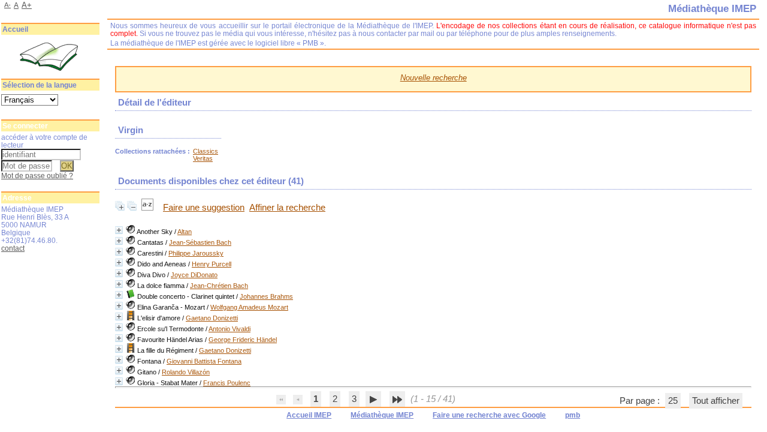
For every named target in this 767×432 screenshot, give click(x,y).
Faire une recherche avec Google (489, 415)
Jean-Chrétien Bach (219, 285)
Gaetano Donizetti (212, 318)
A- (7, 4)
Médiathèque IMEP (382, 415)
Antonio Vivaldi (229, 328)
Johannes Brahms (266, 296)
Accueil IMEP (308, 415)
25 (673, 401)
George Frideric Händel (243, 339)
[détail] (119, 230)
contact (13, 248)
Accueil (15, 29)
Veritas (203, 158)
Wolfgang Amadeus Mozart (249, 307)
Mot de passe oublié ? (37, 175)
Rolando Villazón (186, 372)
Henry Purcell (211, 264)
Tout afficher (715, 401)
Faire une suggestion (203, 207)
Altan (184, 231)
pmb (572, 415)
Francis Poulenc (226, 382)
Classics (205, 151)
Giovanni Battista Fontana (204, 361)
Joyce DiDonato (194, 274)
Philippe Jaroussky (196, 253)
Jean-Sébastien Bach (200, 242)
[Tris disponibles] (148, 207)
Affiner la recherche (287, 207)
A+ (27, 5)
